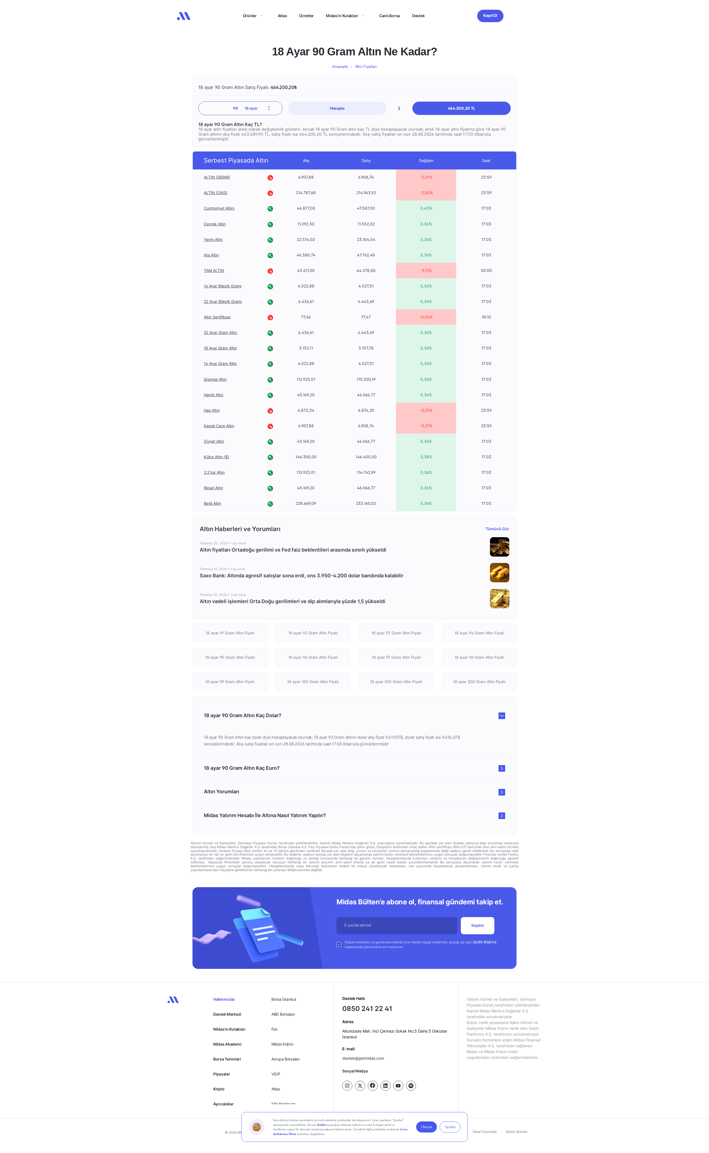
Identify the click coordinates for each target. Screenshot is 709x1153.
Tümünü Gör (497, 528)
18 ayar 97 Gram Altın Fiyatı (396, 657)
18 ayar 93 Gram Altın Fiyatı (396, 632)
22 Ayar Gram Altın (220, 332)
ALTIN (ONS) (215, 193)
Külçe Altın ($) (216, 456)
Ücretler (306, 15)
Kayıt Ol (490, 15)
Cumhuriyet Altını (219, 208)
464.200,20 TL (461, 108)
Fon (274, 1029)
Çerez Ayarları (517, 1131)
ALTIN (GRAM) (217, 177)
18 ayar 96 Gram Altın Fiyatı (313, 657)
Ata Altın (211, 255)
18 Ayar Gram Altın (220, 348)
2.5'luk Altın (214, 472)
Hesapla (337, 108)
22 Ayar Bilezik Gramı (223, 301)
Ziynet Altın (214, 441)
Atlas (282, 15)
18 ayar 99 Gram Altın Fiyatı (230, 681)
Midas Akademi (227, 1044)
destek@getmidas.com (363, 1058)
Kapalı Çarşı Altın (219, 425)
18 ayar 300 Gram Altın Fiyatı (479, 681)
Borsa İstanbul (283, 999)
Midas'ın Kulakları (229, 1029)
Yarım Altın (213, 239)
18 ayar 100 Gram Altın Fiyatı (313, 681)
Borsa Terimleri (227, 1059)
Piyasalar (221, 1074)
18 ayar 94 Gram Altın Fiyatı (479, 632)
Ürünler (250, 15)
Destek (418, 15)
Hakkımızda (224, 999)
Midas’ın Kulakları (342, 15)
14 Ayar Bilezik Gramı (223, 286)
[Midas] (183, 16)
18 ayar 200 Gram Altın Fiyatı (396, 681)
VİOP (275, 1074)
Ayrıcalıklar (223, 1103)
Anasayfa (340, 66)
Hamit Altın (213, 394)
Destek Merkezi (227, 1014)
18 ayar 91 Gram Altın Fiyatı (229, 632)
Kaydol (477, 925)
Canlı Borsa (389, 15)
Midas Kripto (282, 1044)
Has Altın (212, 410)
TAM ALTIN (214, 270)
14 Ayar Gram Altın (220, 363)
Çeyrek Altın (215, 224)
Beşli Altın (212, 503)
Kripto (218, 1089)
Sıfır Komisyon (283, 1103)
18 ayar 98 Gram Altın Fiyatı (479, 657)
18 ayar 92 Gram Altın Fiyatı (313, 632)
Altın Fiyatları (366, 66)
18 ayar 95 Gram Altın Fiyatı (230, 657)
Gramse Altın (215, 379)
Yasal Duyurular (484, 1131)
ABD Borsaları (283, 1014)
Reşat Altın (213, 487)
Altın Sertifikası (217, 317)
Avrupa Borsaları (285, 1059)
